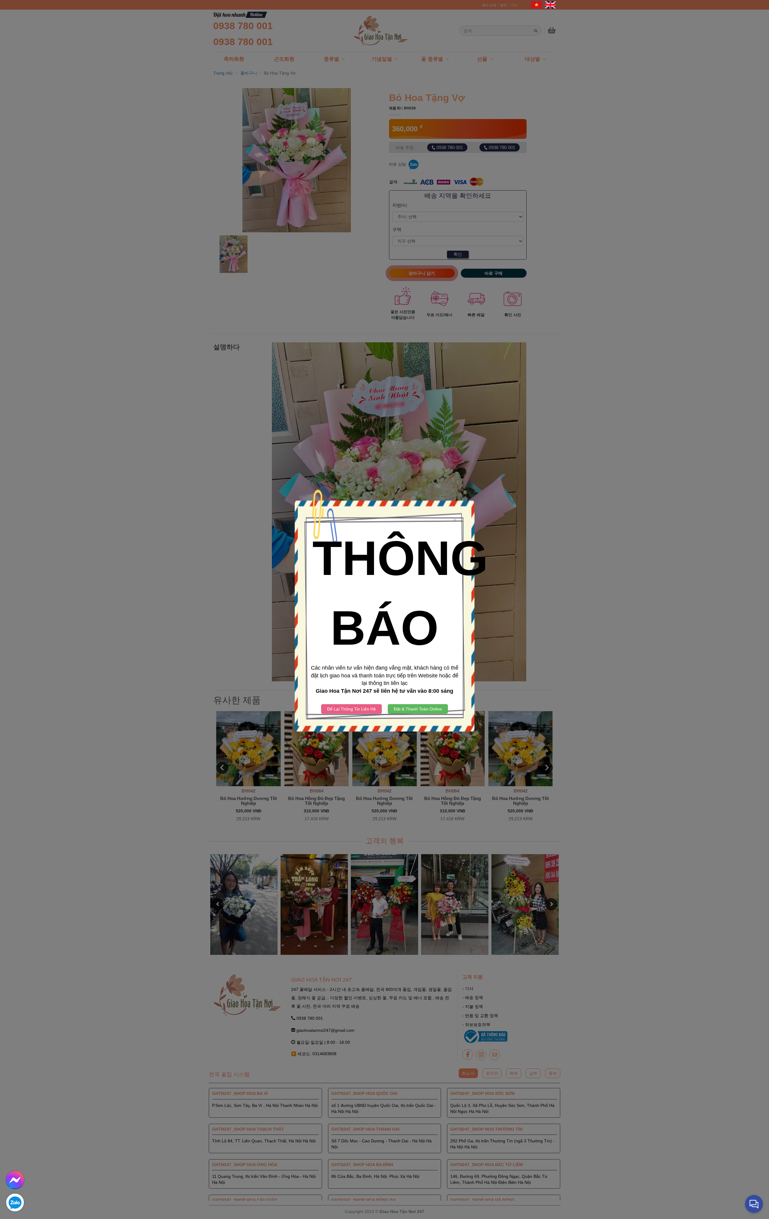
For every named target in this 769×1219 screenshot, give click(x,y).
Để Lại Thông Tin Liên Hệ (351, 709)
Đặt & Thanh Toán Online (418, 709)
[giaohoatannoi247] (15, 1202)
